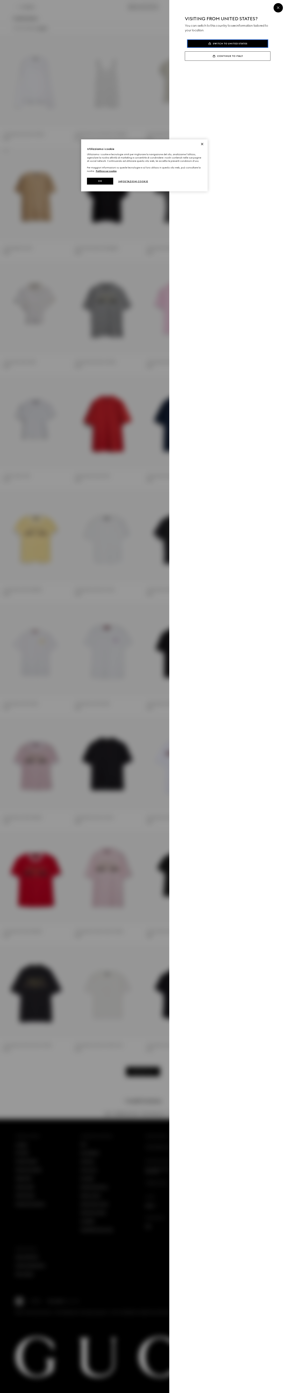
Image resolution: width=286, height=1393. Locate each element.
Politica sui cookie (106, 171)
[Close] (278, 7)
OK (100, 181)
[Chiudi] (202, 144)
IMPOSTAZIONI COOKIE (133, 181)
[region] (144, 165)
